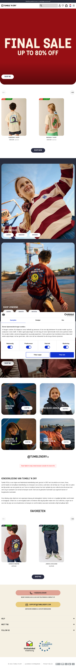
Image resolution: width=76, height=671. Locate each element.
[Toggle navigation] (73, 5)
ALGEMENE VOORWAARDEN (32, 664)
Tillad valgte (38, 355)
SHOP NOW (38, 150)
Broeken (35, 235)
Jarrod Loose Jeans (51, 565)
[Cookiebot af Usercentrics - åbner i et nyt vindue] (66, 314)
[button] (72, 92)
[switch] (28, 347)
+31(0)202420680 (40, 593)
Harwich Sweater (14, 565)
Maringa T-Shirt (51, 138)
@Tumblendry (37, 456)
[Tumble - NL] (9, 5)
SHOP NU (7, 76)
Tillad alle (62, 355)
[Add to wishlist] (25, 99)
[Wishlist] (63, 5)
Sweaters (21, 235)
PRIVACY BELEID (48, 664)
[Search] (48, 5)
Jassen (8, 235)
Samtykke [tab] (13, 320)
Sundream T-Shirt (14, 138)
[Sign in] (60, 5)
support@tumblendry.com (40, 605)
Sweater (21, 311)
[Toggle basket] (66, 5)
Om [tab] (63, 320)
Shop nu (7, 363)
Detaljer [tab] (38, 320)
